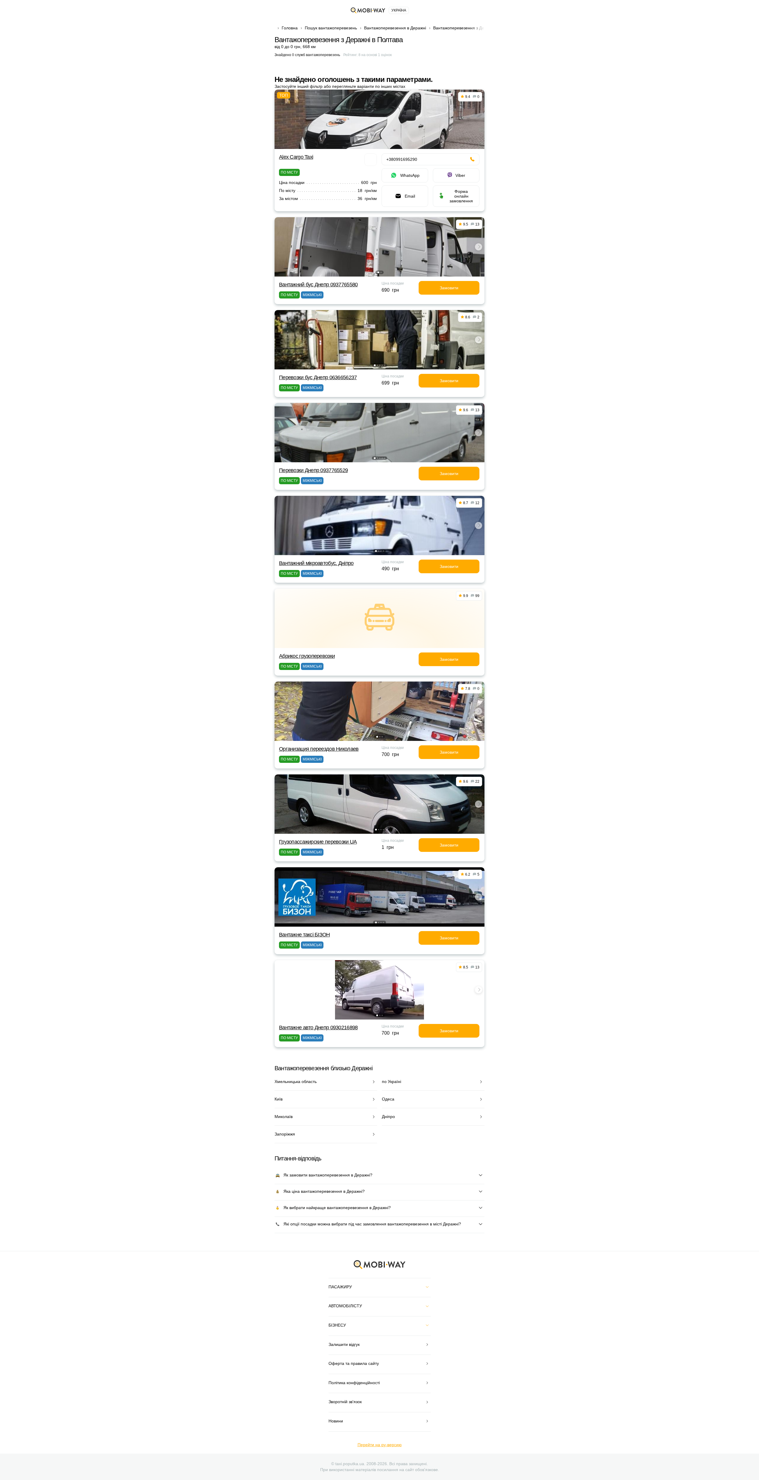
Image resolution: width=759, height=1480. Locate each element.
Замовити (449, 287)
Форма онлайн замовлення (461, 196)
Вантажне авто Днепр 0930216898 (318, 1027)
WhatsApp (410, 175)
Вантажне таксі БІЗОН (304, 935)
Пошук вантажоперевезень (331, 28)
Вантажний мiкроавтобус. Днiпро (316, 563)
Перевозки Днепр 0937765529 (313, 470)
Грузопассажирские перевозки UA (318, 842)
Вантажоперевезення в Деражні (395, 28)
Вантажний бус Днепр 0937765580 (318, 285)
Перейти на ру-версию (380, 1444)
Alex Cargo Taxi (296, 157)
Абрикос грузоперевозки (307, 656)
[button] (378, 272)
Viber (460, 175)
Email (410, 196)
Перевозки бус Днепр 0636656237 (318, 377)
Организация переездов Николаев (318, 749)
